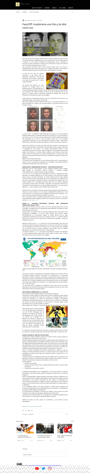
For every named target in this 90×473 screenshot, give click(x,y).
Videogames (24, 12)
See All (72, 421)
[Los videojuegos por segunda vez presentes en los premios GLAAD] (25, 428)
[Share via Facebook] (23, 410)
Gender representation (34, 12)
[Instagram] (50, 468)
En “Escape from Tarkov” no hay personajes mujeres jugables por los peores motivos (45, 436)
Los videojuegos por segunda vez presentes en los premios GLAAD (24, 436)
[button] (72, 12)
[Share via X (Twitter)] (26, 410)
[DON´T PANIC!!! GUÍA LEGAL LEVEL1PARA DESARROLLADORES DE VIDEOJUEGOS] (65, 428)
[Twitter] (43, 468)
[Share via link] (32, 410)
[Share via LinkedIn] (29, 410)
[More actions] (67, 20)
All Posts (18, 12)
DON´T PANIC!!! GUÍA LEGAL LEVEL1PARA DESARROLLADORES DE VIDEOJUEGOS (64, 436)
